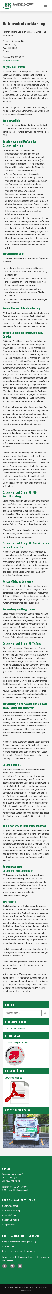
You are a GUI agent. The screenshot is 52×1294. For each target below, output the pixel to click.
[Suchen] (45, 1013)
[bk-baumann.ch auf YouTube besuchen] (20, 1266)
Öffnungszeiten (11, 1206)
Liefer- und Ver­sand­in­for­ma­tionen (19, 1251)
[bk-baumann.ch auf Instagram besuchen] (12, 1266)
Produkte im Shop (12, 1210)
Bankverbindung (11, 1220)
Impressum (9, 1224)
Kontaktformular (11, 1215)
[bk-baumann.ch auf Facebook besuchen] (4, 1266)
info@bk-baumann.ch (12, 60)
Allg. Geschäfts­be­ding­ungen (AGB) (20, 1241)
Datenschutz (10, 1246)
